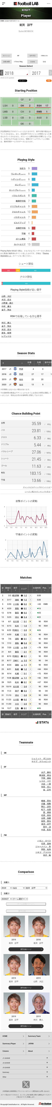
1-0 (25, 626)
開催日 (8, 588)
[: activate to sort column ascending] (8, 363)
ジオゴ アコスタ (43, 852)
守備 (24, 233)
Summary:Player (9, 1044)
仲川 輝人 (6, 323)
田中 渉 (47, 827)
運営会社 (36, 1091)
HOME (2, 21)
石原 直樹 (46, 843)
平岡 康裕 (46, 778)
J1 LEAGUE (6, 1058)
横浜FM (15, 595)
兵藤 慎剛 (46, 804)
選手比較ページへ (26, 911)
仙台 (21, 379)
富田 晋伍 (46, 821)
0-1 (25, 608)
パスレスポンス (19, 195)
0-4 (25, 643)
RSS (48, 81)
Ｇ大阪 (16, 699)
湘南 (17, 600)
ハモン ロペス (44, 841)
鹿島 (17, 608)
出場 (29, 362)
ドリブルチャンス (18, 206)
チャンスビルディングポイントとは (36, 487)
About (30, 1051)
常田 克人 (46, 787)
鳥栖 (17, 669)
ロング (20, 185)
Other (4, 1077)
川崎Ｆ (16, 660)
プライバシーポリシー (24, 1091)
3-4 (25, 617)
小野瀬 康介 (7, 303)
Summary (6, 1072)
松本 (17, 626)
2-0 (25, 630)
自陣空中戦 (21, 228)
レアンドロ (6, 336)
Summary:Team (34, 1036)
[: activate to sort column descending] (3, 363)
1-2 (25, 595)
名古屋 (16, 621)
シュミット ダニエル (41, 758)
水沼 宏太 (6, 300)
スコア (24, 589)
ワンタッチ (18, 174)
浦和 (17, 639)
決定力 (23, 168)
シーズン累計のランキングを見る (37, 492)
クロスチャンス (19, 212)
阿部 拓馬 (46, 849)
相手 (15, 588)
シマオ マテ (45, 781)
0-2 (25, 604)
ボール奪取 (21, 239)
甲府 (21, 369)
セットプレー (17, 190)
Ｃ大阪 (16, 604)
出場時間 (37, 588)
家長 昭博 (6, 333)
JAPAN (30, 1044)
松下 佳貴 (46, 809)
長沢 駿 (47, 855)
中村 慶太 (6, 306)
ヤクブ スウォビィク (41, 761)
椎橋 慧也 (46, 801)
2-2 (25, 660)
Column (6, 1051)
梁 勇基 (47, 812)
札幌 (17, 634)
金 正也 (47, 790)
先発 (39, 362)
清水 (17, 617)
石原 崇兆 (46, 815)
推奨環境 (13, 1091)
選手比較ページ (25, 949)
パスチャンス (20, 217)
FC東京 (16, 630)
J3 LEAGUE (6, 1067)
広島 (17, 708)
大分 (17, 704)
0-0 (25, 647)
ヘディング (18, 179)
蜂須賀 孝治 (45, 775)
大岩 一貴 (46, 784)
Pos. (45, 588)
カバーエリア (20, 244)
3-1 (25, 621)
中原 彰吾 (46, 830)
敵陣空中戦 (21, 201)
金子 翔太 (6, 310)
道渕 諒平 (46, 824)
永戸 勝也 (46, 772)
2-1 (25, 634)
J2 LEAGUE (6, 1063)
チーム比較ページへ (26, 904)
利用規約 (6, 1091)
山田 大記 (6, 296)
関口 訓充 (46, 806)
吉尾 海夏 (46, 818)
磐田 (17, 613)
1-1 (25, 665)
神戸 (17, 691)
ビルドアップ (20, 222)
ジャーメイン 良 (43, 846)
